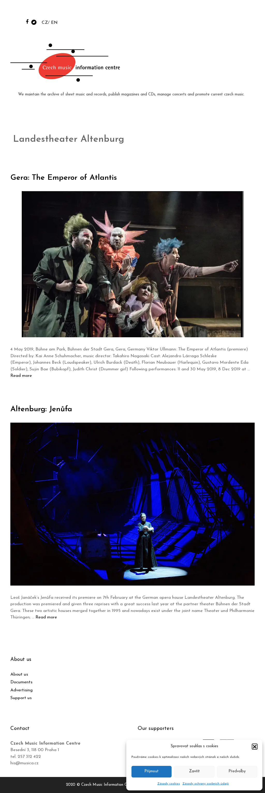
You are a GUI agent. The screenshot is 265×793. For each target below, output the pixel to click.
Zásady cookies (168, 783)
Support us (21, 698)
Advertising (21, 690)
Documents (21, 682)
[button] (254, 746)
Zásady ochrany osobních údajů (205, 783)
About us (19, 674)
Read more (21, 375)
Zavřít (194, 771)
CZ (45, 22)
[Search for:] (221, 11)
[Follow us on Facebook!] (27, 21)
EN (54, 22)
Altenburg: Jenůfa (41, 409)
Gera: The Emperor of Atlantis (63, 178)
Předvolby (237, 771)
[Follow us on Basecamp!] (33, 22)
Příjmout (151, 771)
